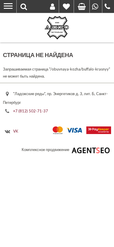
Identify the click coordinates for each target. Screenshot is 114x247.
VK (15, 130)
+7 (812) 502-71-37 (30, 111)
